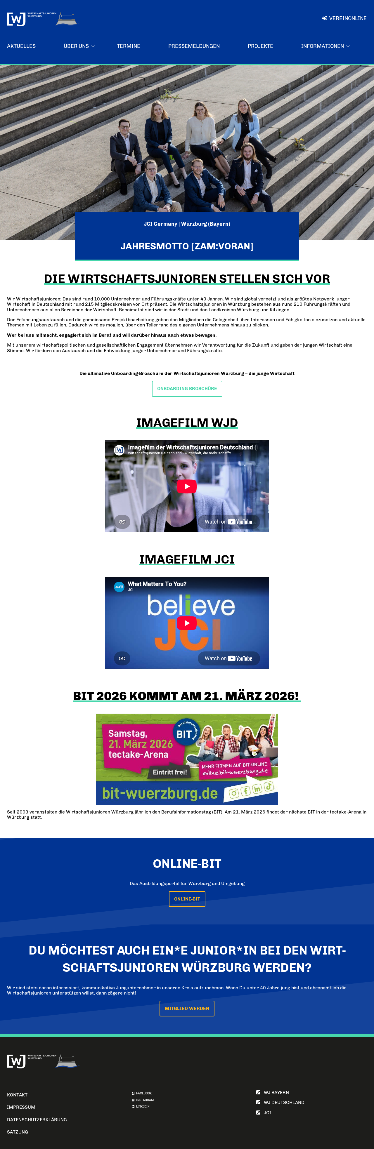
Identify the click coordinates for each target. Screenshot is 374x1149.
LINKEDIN (142, 1106)
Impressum (21, 1107)
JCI (265, 1112)
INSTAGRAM (144, 1100)
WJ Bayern (274, 1092)
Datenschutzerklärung (37, 1119)
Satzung (17, 1132)
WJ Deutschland (282, 1102)
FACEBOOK (143, 1093)
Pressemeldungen (194, 46)
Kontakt (17, 1095)
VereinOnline (348, 18)
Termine (128, 46)
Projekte (260, 46)
